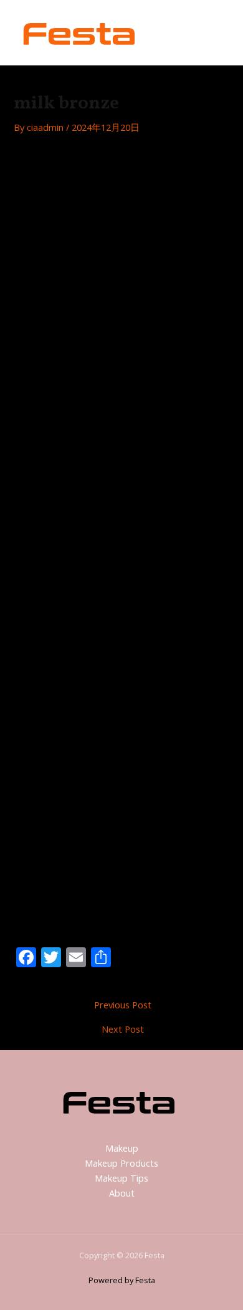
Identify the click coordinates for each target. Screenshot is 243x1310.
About (122, 1193)
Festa (173, 32)
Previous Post (122, 1005)
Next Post (123, 1029)
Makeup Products (121, 1163)
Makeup (121, 1148)
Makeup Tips (121, 1178)
